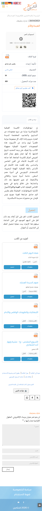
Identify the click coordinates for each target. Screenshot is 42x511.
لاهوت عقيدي (26, 262)
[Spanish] (6, 3)
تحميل (31, 210)
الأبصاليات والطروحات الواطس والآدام (21, 312)
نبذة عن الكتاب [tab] (32, 119)
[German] (9, 3)
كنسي (6, 70)
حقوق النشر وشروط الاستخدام (11, 373)
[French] (13, 3)
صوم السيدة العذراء (29, 282)
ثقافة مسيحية (33, 291)
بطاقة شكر (28, 377)
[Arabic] (19, 3)
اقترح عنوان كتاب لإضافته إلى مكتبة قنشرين (21, 384)
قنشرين (17, 507)
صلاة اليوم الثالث (30, 253)
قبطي (10, 70)
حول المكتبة (25, 373)
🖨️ (21, 391)
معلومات (29, 267)
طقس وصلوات (33, 321)
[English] (16, 3)
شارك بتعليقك (21, 21)
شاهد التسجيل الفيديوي (16, 377)
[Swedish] (3, 3)
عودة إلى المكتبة (35, 373)
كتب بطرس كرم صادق (23, 88)
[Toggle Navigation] (3, 7)
